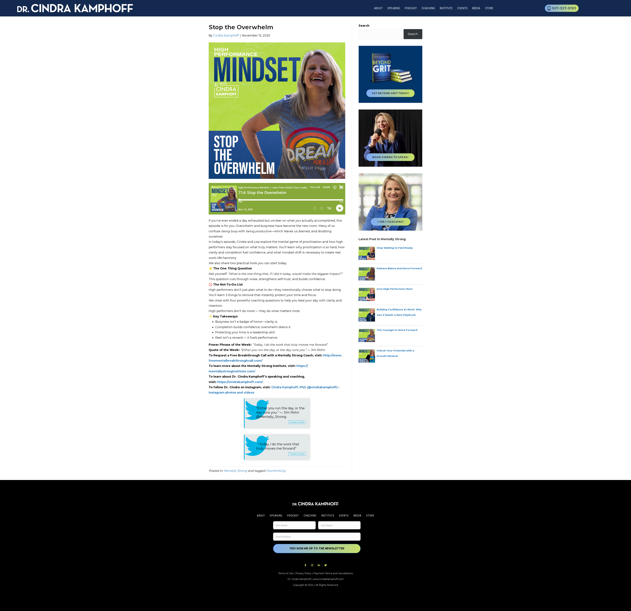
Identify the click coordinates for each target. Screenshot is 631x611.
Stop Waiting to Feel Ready (395, 247)
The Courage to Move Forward (397, 330)
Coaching (428, 8)
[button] (305, 565)
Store (489, 8)
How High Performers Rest (394, 288)
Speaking (393, 8)
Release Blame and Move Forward (399, 268)
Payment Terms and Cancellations (333, 573)
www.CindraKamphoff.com (328, 579)
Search (364, 25)
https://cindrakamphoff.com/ (240, 382)
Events (462, 8)
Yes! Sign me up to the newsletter (317, 548)
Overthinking (275, 471)
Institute (446, 8)
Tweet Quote (297, 422)
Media (476, 8)
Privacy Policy (303, 573)
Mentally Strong (235, 471)
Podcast (411, 8)
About (378, 8)
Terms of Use (285, 573)
